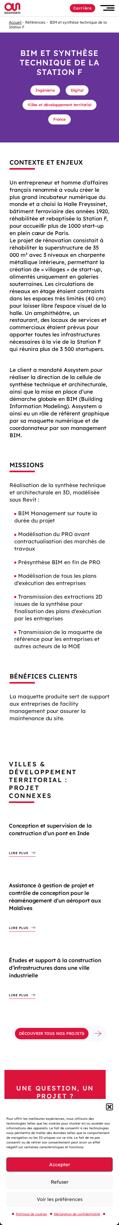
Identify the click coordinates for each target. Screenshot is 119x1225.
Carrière (82, 8)
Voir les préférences (60, 1199)
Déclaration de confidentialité (77, 1214)
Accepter (59, 1165)
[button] (109, 1107)
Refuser (60, 1182)
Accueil (15, 22)
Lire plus (18, 853)
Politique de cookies (31, 1214)
